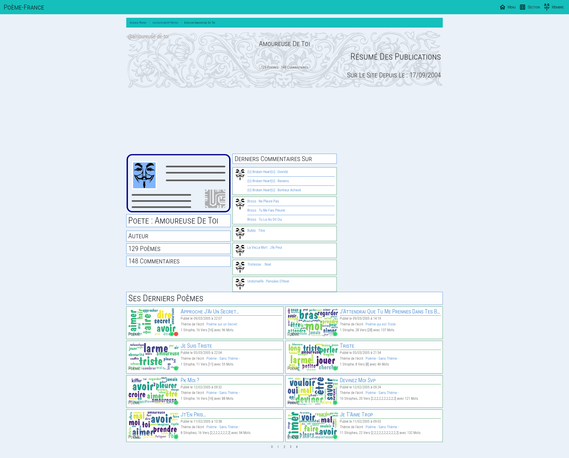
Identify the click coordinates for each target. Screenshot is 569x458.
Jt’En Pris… (193, 414)
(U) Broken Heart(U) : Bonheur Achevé (274, 190)
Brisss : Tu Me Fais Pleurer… (267, 210)
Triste (347, 346)
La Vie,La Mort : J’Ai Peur (264, 247)
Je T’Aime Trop (356, 414)
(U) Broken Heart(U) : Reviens (268, 181)
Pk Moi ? (190, 380)
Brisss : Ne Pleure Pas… (264, 201)
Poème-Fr (24, 7)
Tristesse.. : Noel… (260, 264)
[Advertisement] (284, 121)
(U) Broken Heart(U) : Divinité (267, 172)
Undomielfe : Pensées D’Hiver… (269, 281)
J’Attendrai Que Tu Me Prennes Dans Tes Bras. (393, 311)
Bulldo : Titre (256, 230)
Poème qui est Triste (381, 324)
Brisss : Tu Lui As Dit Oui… (265, 219)
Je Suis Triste (196, 346)
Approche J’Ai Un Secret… (210, 311)
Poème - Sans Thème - (223, 358)
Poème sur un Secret (221, 324)
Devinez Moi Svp (358, 380)
